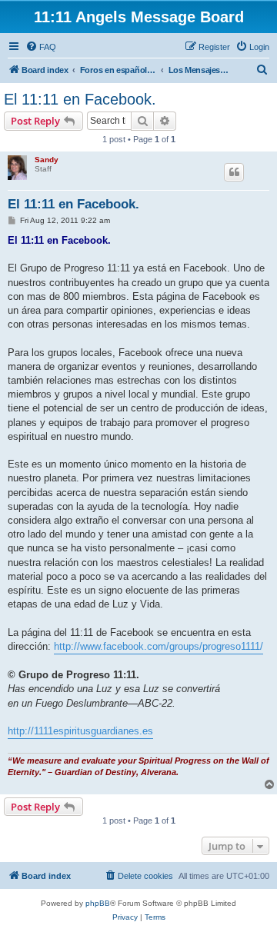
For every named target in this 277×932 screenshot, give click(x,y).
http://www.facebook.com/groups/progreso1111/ (158, 646)
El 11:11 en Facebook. (80, 99)
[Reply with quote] (234, 172)
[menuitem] (40, 47)
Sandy (46, 159)
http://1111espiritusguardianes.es (80, 731)
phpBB (97, 903)
